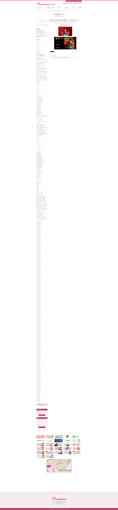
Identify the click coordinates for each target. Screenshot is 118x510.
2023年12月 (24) (39, 268)
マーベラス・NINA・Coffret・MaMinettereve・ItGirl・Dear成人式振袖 (42, 77)
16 (37, 24)
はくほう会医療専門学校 (40, 167)
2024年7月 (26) (39, 258)
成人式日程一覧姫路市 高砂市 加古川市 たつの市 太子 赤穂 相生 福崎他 (42, 55)
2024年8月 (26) (39, 257)
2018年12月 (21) (39, 352)
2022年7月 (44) (39, 292)
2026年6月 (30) (39, 226)
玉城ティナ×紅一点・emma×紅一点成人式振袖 (42, 60)
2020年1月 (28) (39, 334)
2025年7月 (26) (39, 241)
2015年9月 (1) (38, 401)
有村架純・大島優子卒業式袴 (40, 125)
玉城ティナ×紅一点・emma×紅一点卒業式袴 (42, 117)
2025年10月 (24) (39, 237)
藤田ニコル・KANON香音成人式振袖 (41, 62)
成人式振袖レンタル (39, 57)
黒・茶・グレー (39, 91)
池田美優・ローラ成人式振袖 (40, 70)
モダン (37, 84)
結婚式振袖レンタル (39, 106)
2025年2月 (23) (39, 248)
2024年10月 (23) (39, 254)
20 (43, 24)
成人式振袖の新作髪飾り (40, 99)
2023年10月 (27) (39, 271)
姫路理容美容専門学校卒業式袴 (40, 160)
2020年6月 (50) (39, 327)
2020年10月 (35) (39, 321)
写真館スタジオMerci (39, 187)
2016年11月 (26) (39, 387)
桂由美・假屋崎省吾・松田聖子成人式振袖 (42, 75)
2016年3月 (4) (38, 396)
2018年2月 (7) (38, 366)
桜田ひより (38, 42)
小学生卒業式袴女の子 (39, 170)
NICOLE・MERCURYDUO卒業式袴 (41, 131)
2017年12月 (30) (39, 369)
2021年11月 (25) (39, 303)
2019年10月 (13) (39, 338)
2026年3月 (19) (39, 230)
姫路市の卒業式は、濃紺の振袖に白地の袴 (42, 35)
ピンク (37, 92)
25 (40, 25)
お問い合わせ (67, 493)
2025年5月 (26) (39, 244)
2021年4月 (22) (39, 313)
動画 (37, 194)
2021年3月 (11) (39, 314)
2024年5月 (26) (39, 261)
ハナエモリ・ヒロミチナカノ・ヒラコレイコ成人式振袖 (42, 81)
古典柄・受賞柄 (39, 82)
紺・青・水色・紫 (39, 149)
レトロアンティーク (39, 85)
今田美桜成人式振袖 (39, 63)
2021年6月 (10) (39, 310)
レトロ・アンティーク (39, 139)
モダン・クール (39, 138)
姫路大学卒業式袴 (39, 156)
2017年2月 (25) (39, 383)
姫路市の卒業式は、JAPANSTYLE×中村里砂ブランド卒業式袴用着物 (42, 33)
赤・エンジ (38, 88)
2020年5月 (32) (39, 328)
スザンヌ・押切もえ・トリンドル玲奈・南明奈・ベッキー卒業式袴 (42, 130)
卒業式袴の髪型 (39, 152)
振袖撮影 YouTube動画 (40, 211)
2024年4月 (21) (39, 262)
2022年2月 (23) (39, 299)
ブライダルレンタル (39, 181)
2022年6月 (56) (39, 293)
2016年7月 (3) (38, 393)
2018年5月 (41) (39, 362)
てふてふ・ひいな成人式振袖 (40, 67)
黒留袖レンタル (39, 176)
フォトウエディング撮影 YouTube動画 (42, 218)
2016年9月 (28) (39, 390)
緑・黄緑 (38, 95)
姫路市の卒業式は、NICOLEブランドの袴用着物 (42, 37)
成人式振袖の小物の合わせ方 (40, 102)
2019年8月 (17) (39, 341)
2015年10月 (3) (39, 400)
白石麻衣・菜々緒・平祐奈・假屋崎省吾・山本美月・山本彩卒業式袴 (42, 127)
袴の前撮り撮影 (39, 153)
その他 (37, 191)
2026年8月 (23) (39, 223)
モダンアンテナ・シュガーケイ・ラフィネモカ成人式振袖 (42, 65)
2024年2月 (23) (39, 265)
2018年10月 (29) (39, 355)
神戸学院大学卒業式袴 (39, 163)
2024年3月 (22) (39, 264)
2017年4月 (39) (39, 380)
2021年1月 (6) (38, 317)
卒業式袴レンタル (39, 109)
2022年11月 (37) (39, 286)
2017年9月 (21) (39, 373)
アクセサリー (38, 43)
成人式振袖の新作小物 (39, 98)
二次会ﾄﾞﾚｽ (38, 190)
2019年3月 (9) (38, 348)
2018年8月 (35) (39, 358)
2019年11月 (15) (39, 337)
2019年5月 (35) (39, 345)
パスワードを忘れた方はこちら (40, 424)
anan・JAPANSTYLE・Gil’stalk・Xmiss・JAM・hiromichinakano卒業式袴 (42, 133)
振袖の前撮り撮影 (39, 103)
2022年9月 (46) (39, 289)
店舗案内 (62, 493)
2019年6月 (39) (39, 344)
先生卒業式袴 (38, 169)
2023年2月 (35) (39, 282)
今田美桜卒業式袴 (39, 113)
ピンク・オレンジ (39, 145)
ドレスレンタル (39, 180)
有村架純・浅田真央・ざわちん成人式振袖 (42, 71)
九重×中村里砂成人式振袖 (40, 58)
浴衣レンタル (38, 46)
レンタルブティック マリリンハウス (70, 51)
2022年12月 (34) (39, 285)
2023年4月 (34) (39, 279)
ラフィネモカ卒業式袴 (39, 120)
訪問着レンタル (39, 174)
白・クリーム (38, 89)
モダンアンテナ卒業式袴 (40, 124)
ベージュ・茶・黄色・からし (40, 146)
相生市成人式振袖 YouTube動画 (41, 198)
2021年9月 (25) (39, 306)
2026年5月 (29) (39, 227)
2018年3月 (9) (38, 365)
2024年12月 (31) (39, 251)
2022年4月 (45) (39, 296)
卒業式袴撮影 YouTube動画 (40, 217)
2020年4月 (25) (39, 330)
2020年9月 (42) (39, 323)
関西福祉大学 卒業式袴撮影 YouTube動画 (42, 210)
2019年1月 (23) (39, 351)
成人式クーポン (39, 50)
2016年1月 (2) (38, 397)
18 (40, 24)
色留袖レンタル (39, 177)
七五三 (37, 184)
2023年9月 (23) (39, 272)
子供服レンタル (39, 183)
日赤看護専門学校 (39, 166)
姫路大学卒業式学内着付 (40, 112)
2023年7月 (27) (39, 275)
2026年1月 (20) (39, 233)
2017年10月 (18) (39, 372)
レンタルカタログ (57, 493)
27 (43, 25)
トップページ (51, 493)
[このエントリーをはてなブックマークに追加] (49, 51)
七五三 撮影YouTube (39, 214)
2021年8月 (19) (39, 307)
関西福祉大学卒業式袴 (39, 159)
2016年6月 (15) (39, 394)
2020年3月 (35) (39, 331)
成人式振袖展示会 (39, 105)
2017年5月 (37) (39, 379)
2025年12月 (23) (39, 234)
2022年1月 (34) (39, 300)
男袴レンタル (38, 173)
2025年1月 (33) (39, 250)
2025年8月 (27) (39, 240)
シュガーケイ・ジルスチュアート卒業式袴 (42, 121)
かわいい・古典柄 (39, 135)
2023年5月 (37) (39, 278)
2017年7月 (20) (39, 376)
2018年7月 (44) (39, 359)
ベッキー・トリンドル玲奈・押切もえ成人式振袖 (42, 73)
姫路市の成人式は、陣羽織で (40, 31)
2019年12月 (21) (39, 335)
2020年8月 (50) (39, 324)
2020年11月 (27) (39, 320)
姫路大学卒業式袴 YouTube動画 (41, 206)
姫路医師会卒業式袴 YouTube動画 (41, 203)
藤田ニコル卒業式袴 (39, 118)
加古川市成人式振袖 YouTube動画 (41, 197)
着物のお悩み (38, 53)
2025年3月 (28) (39, 247)
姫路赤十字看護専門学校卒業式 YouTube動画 (42, 202)
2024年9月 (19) (39, 255)
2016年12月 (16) (39, 386)
